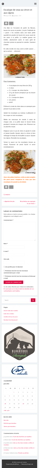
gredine (15, 15)
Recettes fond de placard (10, 320)
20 (5, 403)
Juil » (8, 410)
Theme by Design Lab (27, 464)
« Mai (5, 410)
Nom (6, 243)
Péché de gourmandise (10, 423)
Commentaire (8, 220)
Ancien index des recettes (11, 310)
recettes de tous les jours (11, 316)
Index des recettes (9, 313)
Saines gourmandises (10, 426)
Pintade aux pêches (23, 453)
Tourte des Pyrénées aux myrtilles (22, 436)
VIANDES (7, 194)
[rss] (3, 4)
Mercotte (6, 420)
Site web (6, 259)
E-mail (6, 251)
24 (23, 403)
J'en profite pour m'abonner (14, 267)
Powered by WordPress (12, 464)
